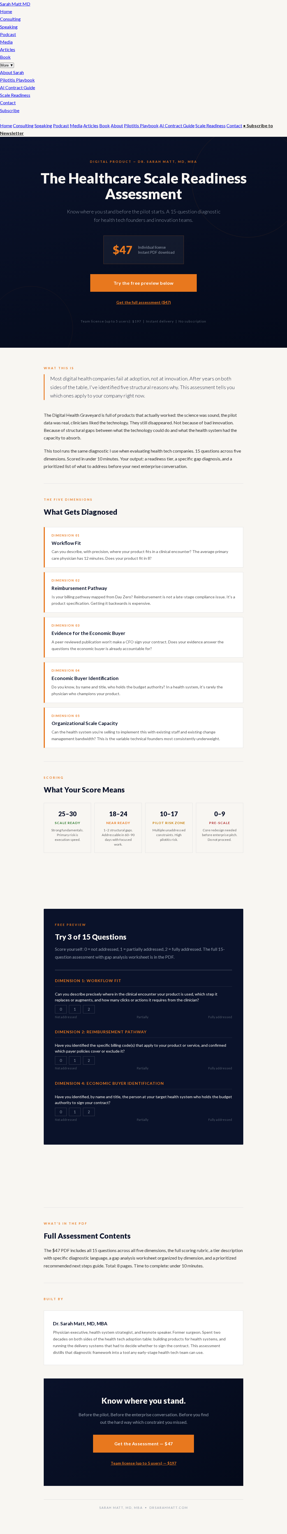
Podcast (8, 34)
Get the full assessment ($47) (143, 302)
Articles (7, 49)
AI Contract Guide (17, 87)
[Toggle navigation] (0, 119)
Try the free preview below (144, 283)
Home (6, 11)
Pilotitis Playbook (17, 80)
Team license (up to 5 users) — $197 (143, 1463)
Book (5, 57)
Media (6, 41)
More (7, 65)
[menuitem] (143, 72)
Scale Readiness (15, 95)
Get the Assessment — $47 (143, 1443)
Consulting (10, 19)
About (117, 125)
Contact (8, 102)
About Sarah (12, 72)
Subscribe (9, 110)
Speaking (9, 26)
